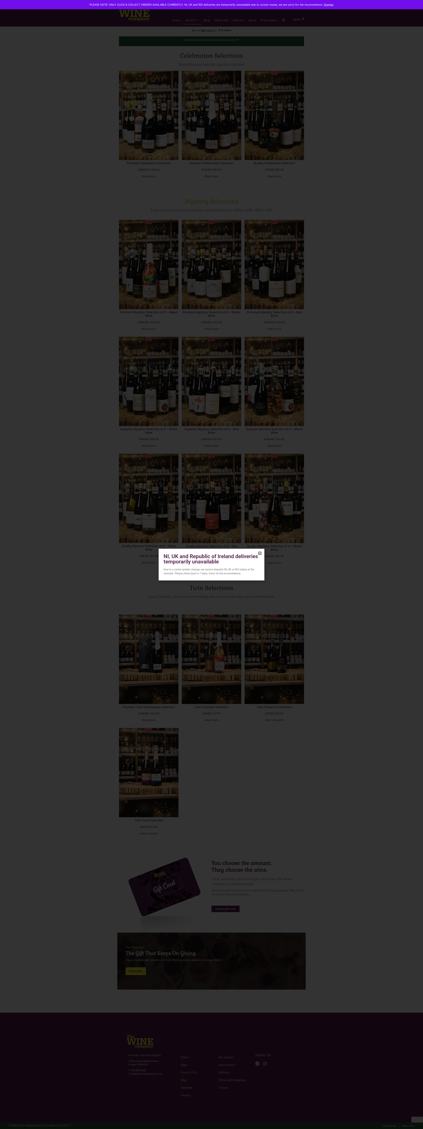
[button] (260, 553)
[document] (211, 564)
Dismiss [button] (328, 4)
